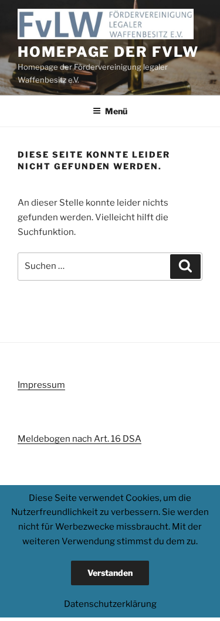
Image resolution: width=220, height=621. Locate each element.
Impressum (41, 385)
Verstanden (110, 573)
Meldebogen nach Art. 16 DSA (79, 439)
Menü (116, 111)
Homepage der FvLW (108, 51)
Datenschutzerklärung (110, 604)
